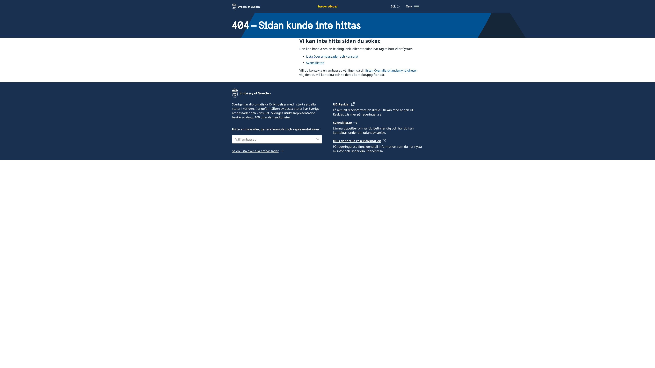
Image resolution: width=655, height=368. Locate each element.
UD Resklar (341, 104)
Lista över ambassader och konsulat (332, 56)
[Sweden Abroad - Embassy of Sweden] (249, 6)
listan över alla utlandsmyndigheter (391, 70)
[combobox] (277, 139)
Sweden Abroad (327, 6)
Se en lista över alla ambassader (255, 151)
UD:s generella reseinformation (357, 141)
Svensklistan (315, 63)
